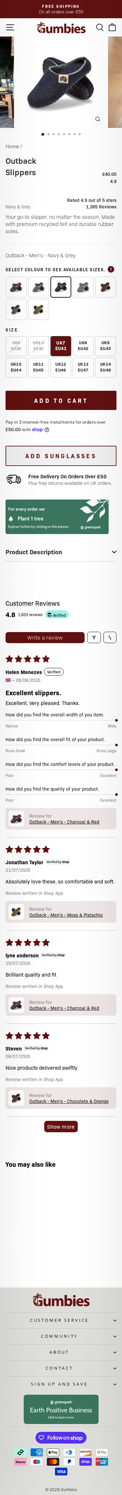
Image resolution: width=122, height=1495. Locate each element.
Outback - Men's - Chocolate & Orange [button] (69, 1101)
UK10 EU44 (16, 367)
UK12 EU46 (60, 367)
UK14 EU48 (105, 367)
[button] (16, 818)
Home (12, 146)
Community (59, 1336)
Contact (59, 1368)
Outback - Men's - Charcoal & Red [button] (64, 822)
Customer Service (59, 1320)
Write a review (45, 637)
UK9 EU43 (105, 345)
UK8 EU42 (83, 345)
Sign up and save (59, 1384)
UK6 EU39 (16, 345)
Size (12, 329)
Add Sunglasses (61, 456)
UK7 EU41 (60, 345)
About (59, 1352)
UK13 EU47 (83, 367)
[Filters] (94, 637)
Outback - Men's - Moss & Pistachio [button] (66, 915)
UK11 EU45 (38, 367)
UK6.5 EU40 (38, 345)
